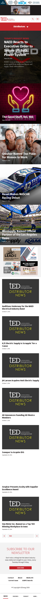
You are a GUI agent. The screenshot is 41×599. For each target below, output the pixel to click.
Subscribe (20, 568)
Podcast (25, 596)
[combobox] (20, 26)
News (6, 596)
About (20, 578)
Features (15, 596)
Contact (11, 578)
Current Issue (13, 580)
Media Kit (29, 578)
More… (35, 596)
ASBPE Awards (27, 580)
